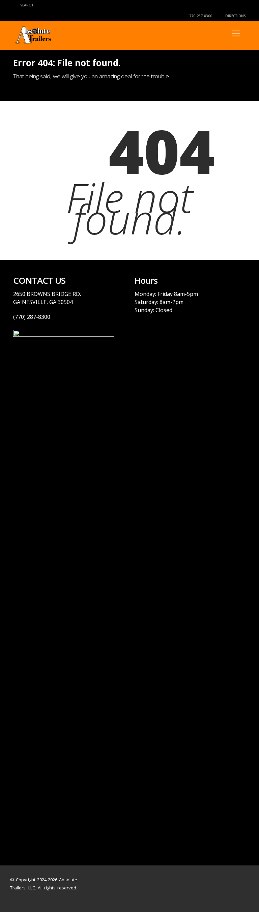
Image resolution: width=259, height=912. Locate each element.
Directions (235, 15)
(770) (19, 317)
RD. (76, 294)
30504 (64, 302)
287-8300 (38, 317)
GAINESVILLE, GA (34, 302)
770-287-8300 (200, 15)
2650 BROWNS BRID (38, 294)
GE (67, 294)
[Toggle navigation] (236, 33)
